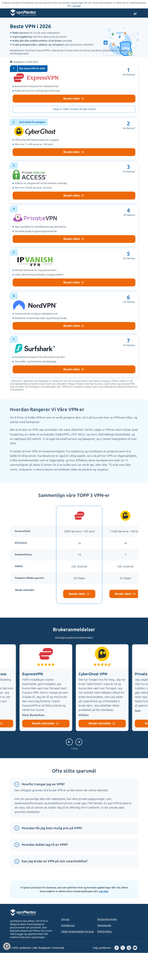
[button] (7, 946)
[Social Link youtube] (135, 948)
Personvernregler (107, 919)
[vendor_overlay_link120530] (74, 356)
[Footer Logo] (26, 913)
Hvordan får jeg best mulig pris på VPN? (52, 828)
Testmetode (104, 925)
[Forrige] (78, 742)
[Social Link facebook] (116, 948)
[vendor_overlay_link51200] (74, 139)
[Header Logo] (23, 13)
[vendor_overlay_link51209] (74, 182)
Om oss (65, 919)
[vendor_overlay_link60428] (74, 226)
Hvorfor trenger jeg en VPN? (43, 784)
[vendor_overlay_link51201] (74, 90)
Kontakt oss (68, 925)
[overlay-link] (79, 555)
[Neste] (69, 742)
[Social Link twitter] (123, 948)
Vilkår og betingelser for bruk (77, 931)
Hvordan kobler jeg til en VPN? (45, 845)
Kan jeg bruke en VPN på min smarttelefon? (55, 861)
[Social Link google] (129, 948)
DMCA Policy (104, 931)
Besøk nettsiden (43, 723)
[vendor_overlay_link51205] (74, 269)
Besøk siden (71, 98)
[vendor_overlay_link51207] (74, 313)
